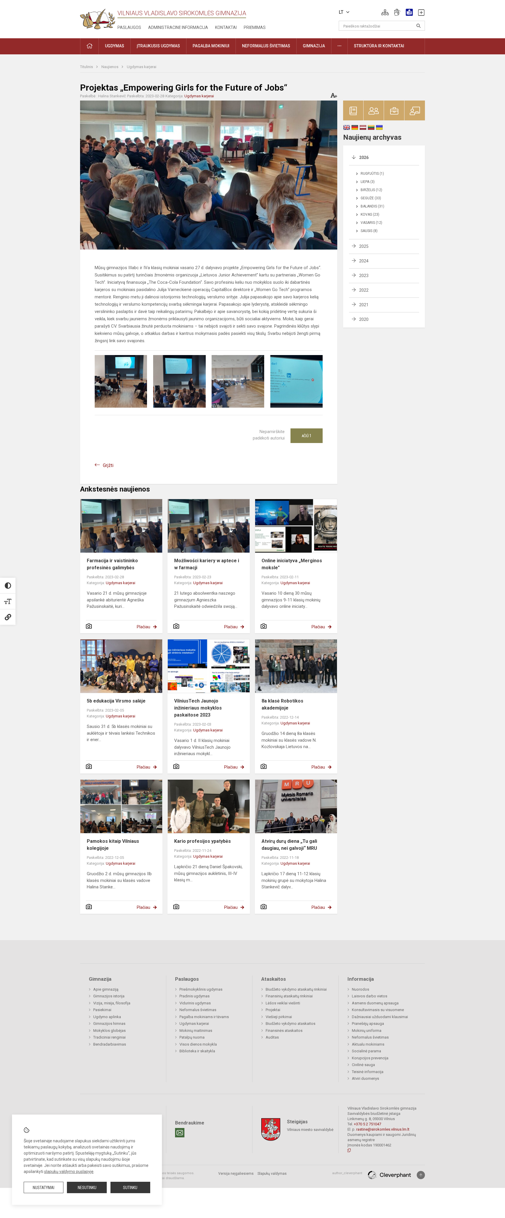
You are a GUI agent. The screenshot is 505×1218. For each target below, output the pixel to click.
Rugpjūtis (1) (372, 174)
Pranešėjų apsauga (368, 1023)
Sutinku (130, 1187)
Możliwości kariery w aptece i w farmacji (206, 564)
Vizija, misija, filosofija (111, 1003)
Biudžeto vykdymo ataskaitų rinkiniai (296, 989)
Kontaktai (226, 27)
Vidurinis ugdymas (195, 1003)
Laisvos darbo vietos (369, 996)
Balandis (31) (372, 206)
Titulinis (87, 67)
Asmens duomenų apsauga (375, 1003)
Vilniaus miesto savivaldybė (310, 1129)
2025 (364, 246)
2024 (364, 261)
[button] (385, 12)
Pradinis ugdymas (194, 996)
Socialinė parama (366, 1051)
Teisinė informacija (367, 1072)
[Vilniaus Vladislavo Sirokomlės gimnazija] (97, 17)
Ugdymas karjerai (141, 67)
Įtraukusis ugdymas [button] (158, 46)
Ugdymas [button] (114, 46)
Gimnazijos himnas (109, 1023)
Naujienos (110, 67)
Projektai (273, 1010)
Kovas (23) (370, 214)
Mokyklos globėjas (109, 1030)
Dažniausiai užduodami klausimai (380, 1017)
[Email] (179, 1132)
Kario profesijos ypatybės (202, 841)
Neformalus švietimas (197, 1010)
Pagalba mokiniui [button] (211, 46)
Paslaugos (129, 27)
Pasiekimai (102, 1010)
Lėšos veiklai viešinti (283, 1003)
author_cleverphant (347, 1173)
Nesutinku (87, 1187)
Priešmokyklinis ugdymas (200, 989)
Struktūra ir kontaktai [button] (379, 46)
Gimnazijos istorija (108, 996)
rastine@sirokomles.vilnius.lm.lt (382, 1129)
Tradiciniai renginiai (109, 1037)
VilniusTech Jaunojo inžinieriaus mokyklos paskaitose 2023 (198, 708)
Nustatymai (43, 1187)
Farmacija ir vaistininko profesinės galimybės (112, 564)
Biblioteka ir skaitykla (197, 1051)
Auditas (272, 1037)
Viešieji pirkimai (279, 1017)
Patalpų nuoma (192, 1037)
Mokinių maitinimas (195, 1030)
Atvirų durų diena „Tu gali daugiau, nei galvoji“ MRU (289, 844)
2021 (364, 304)
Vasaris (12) (371, 223)
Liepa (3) (368, 182)
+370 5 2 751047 (367, 1124)
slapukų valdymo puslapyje (69, 1171)
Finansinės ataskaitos (284, 1030)
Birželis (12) (371, 190)
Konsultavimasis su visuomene (378, 1010)
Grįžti (108, 465)
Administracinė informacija (178, 27)
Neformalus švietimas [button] (266, 46)
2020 (364, 319)
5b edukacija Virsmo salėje (116, 701)
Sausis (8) (369, 231)
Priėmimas (255, 27)
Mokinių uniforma (366, 1030)
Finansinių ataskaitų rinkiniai (289, 996)
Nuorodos (360, 989)
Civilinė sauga (363, 1065)
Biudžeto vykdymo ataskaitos (290, 1023)
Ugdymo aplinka (107, 1017)
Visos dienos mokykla (198, 1044)
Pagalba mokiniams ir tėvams (204, 1017)
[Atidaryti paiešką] (418, 26)
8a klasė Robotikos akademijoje (282, 704)
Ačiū (307, 435)
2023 (364, 275)
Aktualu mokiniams (368, 1044)
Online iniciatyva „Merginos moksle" (292, 564)
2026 (364, 157)
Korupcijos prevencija (370, 1058)
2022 (364, 290)
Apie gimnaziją (105, 989)
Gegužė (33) (371, 198)
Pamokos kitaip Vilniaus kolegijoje (113, 844)
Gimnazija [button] (314, 46)
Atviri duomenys (365, 1078)
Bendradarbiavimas (109, 1044)
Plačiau (143, 626)
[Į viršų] (421, 1175)
